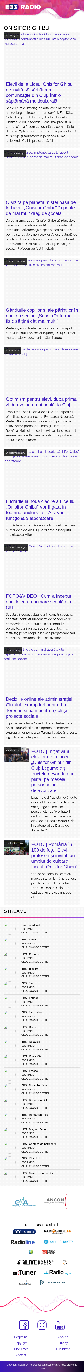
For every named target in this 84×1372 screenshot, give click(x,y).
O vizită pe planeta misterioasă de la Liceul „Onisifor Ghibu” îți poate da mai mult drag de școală (41, 208)
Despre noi (21, 1337)
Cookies (63, 1337)
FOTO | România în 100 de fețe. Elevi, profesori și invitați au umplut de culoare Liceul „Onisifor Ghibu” (54, 855)
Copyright (21, 1343)
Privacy (63, 1343)
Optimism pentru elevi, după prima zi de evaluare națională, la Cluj (41, 402)
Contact (21, 1355)
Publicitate (63, 1349)
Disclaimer (21, 1349)
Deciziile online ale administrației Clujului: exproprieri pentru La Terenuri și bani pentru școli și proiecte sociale (39, 707)
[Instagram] (42, 1325)
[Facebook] (24, 1325)
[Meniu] (77, 7)
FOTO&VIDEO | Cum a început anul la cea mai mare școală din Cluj (38, 601)
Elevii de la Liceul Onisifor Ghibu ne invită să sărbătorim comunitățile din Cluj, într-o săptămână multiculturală (39, 93)
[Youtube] (60, 1325)
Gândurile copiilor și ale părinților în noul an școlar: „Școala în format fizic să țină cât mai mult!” (42, 315)
